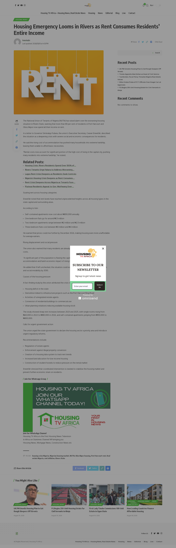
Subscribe (100, 286)
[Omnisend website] (88, 296)
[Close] (103, 248)
